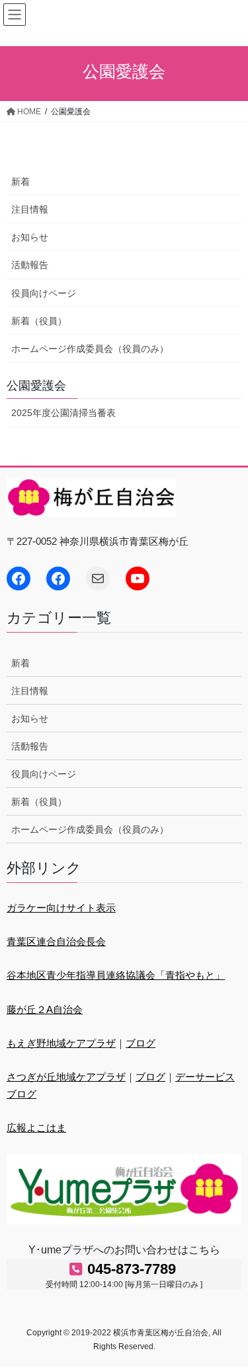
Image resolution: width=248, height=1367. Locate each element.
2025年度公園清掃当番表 (63, 412)
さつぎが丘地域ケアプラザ (66, 1076)
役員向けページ (43, 293)
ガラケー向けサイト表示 (61, 907)
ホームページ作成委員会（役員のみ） (90, 348)
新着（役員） (39, 321)
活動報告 (29, 265)
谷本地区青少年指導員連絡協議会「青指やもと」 (116, 975)
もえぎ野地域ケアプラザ (61, 1043)
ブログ (140, 1043)
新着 (20, 181)
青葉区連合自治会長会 (56, 941)
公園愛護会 (36, 385)
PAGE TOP (227, 1314)
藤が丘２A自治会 (45, 1009)
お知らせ (29, 237)
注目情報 (29, 209)
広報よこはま (36, 1127)
